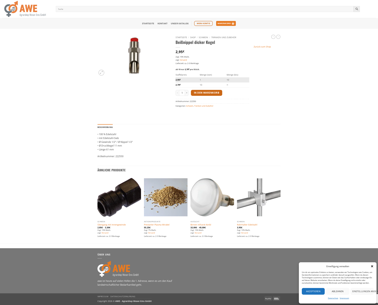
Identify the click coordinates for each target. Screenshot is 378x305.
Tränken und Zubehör (223, 37)
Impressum (344, 298)
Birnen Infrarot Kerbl (200, 224)
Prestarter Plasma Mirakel (157, 224)
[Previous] (97, 209)
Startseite (148, 23)
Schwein (203, 37)
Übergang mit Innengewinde (111, 224)
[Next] (280, 209)
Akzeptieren (313, 291)
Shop (193, 37)
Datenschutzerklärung (122, 296)
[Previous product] (278, 37)
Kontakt (163, 23)
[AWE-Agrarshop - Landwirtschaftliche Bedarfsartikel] (26, 9)
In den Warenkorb (206, 92)
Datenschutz (333, 298)
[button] (372, 266)
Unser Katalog (180, 23)
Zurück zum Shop (262, 46)
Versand (183, 60)
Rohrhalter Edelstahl (247, 224)
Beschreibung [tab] (105, 127)
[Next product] (273, 37)
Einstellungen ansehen (363, 291)
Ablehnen (338, 291)
